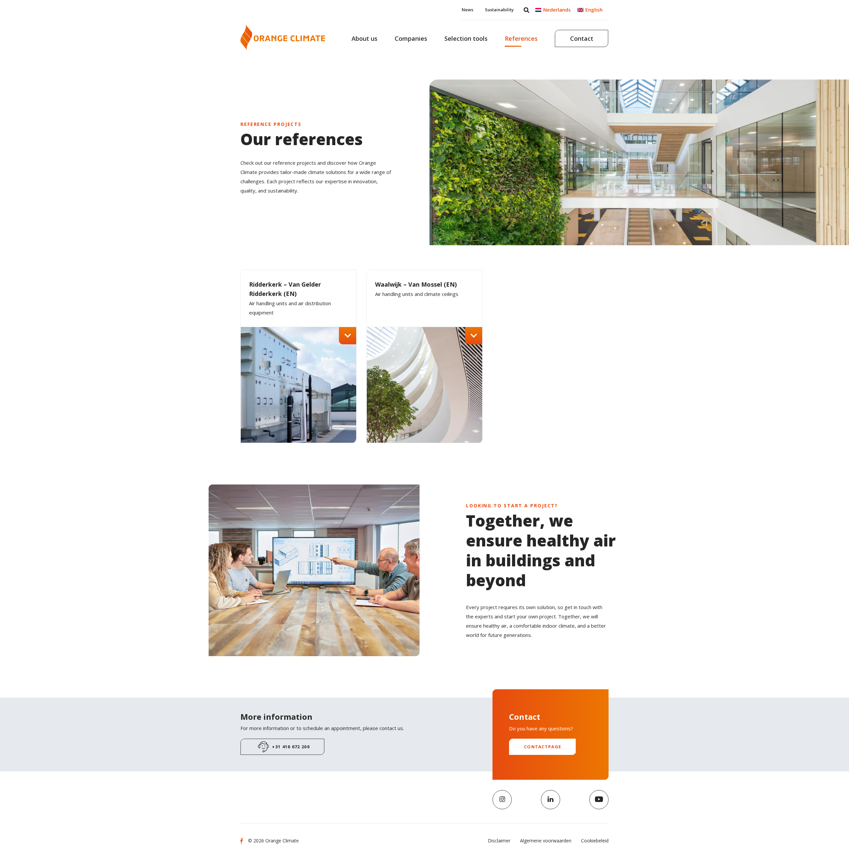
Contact (581, 38)
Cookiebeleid (595, 840)
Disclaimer (499, 840)
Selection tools (466, 38)
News (467, 10)
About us (364, 38)
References (521, 38)
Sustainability (499, 10)
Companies (411, 38)
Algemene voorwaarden (545, 840)
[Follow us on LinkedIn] (550, 799)
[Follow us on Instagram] (502, 799)
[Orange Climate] (282, 37)
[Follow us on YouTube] (599, 799)
